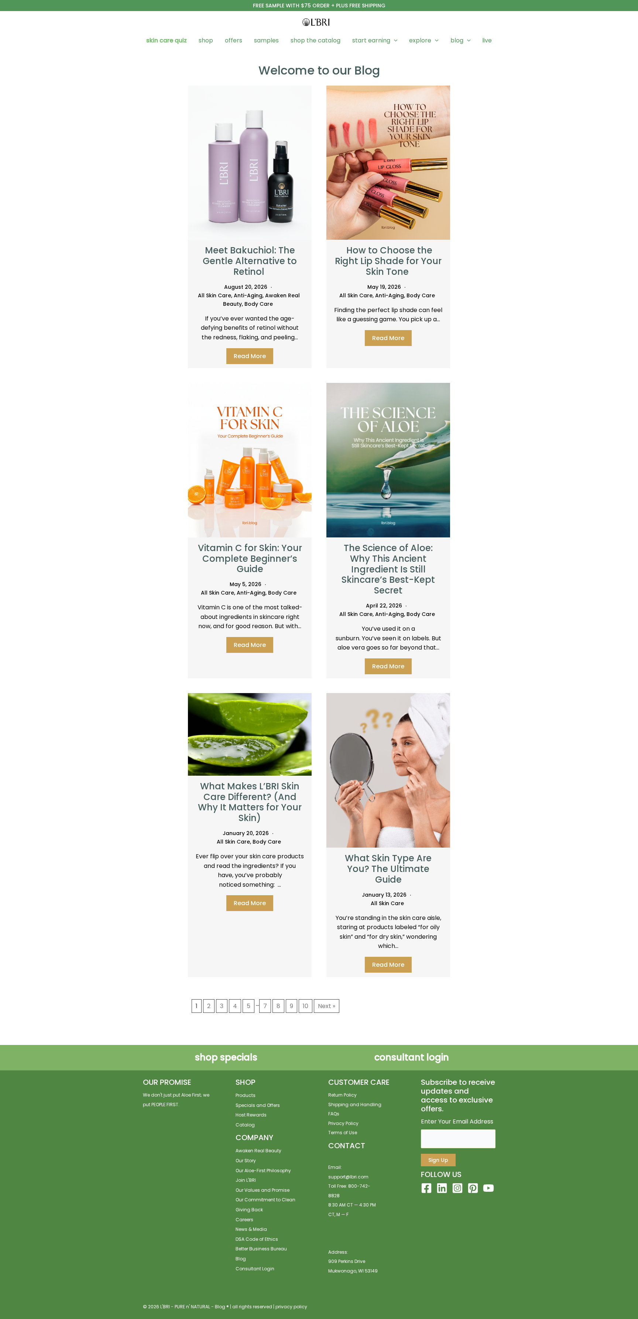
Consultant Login (255, 1269)
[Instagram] (457, 1188)
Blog (241, 1259)
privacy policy (291, 1307)
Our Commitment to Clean (265, 1200)
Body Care (258, 304)
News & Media (251, 1229)
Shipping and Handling (354, 1104)
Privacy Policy (343, 1123)
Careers (244, 1219)
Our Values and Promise (262, 1190)
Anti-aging (248, 295)
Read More (250, 356)
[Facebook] (426, 1188)
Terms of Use (342, 1132)
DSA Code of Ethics (257, 1239)
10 (305, 1006)
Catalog (245, 1125)
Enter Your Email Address (457, 1121)
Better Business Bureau (261, 1249)
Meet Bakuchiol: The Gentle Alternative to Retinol (250, 261)
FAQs (333, 1114)
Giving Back (249, 1210)
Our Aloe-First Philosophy (263, 1170)
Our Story (246, 1160)
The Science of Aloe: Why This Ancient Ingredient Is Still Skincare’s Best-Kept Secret (388, 569)
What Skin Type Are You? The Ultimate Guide (388, 869)
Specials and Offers (258, 1105)
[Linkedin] (441, 1188)
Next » (326, 1006)
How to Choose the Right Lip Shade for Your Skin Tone (388, 261)
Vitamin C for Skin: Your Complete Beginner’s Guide (250, 558)
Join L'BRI (246, 1180)
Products (245, 1095)
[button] (394, 40)
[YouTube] (488, 1188)
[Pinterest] (472, 1188)
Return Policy (342, 1095)
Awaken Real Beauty (258, 1150)
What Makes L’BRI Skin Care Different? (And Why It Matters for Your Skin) (250, 802)
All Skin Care (214, 295)
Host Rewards (251, 1115)
